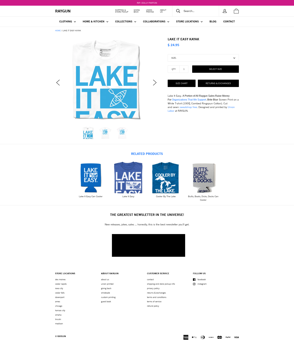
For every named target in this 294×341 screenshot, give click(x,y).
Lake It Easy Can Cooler (91, 196)
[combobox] (198, 11)
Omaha (58, 315)
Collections (124, 21)
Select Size (215, 69)
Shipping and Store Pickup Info (161, 284)
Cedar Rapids (61, 284)
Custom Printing (108, 297)
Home (58, 30)
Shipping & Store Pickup (121, 11)
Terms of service (154, 301)
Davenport (59, 297)
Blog (212, 21)
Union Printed (150, 11)
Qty (174, 69)
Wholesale (105, 293)
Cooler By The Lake (166, 196)
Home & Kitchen (94, 21)
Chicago (58, 306)
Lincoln (58, 319)
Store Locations (188, 21)
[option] (106, 80)
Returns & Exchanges (218, 83)
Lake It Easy (128, 196)
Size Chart (182, 83)
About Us (163, 11)
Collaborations (154, 21)
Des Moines (60, 279)
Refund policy (153, 306)
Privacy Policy (153, 288)
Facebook (202, 279)
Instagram (202, 284)
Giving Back (137, 11)
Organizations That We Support (189, 99)
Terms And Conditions (156, 297)
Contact (229, 21)
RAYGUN (61, 336)
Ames (57, 301)
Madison (59, 323)
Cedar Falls (59, 293)
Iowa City (59, 288)
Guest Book (106, 301)
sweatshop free (188, 107)
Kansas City (60, 310)
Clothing (66, 21)
